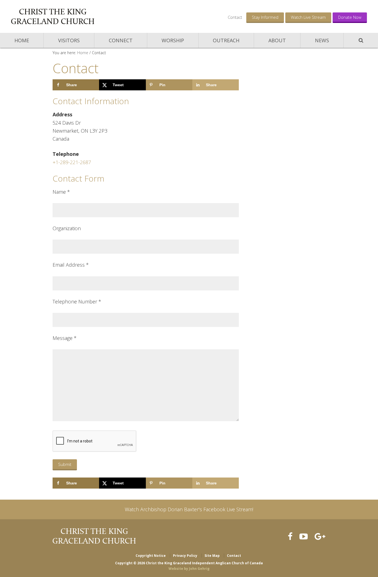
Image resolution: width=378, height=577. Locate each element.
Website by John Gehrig (189, 568)
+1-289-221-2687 (72, 162)
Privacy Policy (185, 556)
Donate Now (349, 17)
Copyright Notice (151, 556)
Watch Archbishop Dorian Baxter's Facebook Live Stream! (189, 509)
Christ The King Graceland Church (52, 17)
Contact (235, 17)
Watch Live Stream (308, 17)
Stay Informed (265, 17)
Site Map (212, 556)
